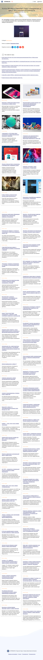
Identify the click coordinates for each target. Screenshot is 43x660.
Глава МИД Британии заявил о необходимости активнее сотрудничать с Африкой (11, 248)
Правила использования (12, 654)
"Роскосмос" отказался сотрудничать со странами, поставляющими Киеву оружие (10, 265)
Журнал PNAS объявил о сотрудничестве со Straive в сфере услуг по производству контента (31, 530)
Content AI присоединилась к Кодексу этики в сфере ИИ (10, 394)
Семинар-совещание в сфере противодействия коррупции (9, 378)
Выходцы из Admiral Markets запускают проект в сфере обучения (10, 608)
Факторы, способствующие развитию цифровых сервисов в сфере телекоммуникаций (31, 215)
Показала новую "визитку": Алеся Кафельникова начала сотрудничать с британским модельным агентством (11, 331)
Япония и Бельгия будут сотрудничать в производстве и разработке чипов (11, 165)
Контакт (19, 654)
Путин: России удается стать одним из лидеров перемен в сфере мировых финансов (32, 612)
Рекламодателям (32, 654)
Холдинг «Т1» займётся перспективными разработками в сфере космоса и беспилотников (9, 562)
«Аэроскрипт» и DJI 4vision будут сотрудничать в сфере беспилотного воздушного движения (10, 135)
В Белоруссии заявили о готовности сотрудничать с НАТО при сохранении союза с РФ (11, 232)
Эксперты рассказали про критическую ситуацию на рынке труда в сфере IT (32, 231)
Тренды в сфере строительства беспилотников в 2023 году (9, 500)
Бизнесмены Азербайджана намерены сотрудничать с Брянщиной (32, 198)
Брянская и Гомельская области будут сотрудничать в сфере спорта (11, 103)
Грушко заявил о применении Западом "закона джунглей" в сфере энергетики (32, 434)
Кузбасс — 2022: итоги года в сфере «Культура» (10, 424)
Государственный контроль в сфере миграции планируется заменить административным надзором (31, 450)
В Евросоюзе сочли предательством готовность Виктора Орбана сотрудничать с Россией (10, 281)
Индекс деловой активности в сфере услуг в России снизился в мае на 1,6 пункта (31, 293)
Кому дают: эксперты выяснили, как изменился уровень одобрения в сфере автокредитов (31, 546)
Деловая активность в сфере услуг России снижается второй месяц (31, 420)
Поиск (34, 1)
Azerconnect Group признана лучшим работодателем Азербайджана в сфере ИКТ (31, 246)
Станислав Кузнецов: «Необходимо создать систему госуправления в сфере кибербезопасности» (31, 406)
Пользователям (25, 654)
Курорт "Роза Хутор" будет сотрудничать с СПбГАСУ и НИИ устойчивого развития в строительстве (11, 314)
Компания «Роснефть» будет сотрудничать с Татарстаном (29, 167)
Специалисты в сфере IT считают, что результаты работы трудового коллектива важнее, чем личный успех (32, 579)
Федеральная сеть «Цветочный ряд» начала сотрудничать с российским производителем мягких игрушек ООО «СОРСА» (11, 348)
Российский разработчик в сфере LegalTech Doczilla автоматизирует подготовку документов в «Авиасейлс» (31, 481)
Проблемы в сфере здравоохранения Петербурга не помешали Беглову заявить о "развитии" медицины (32, 563)
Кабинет (40, 1)
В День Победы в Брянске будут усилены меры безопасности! (9, 195)
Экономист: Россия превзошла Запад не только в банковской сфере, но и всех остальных (31, 464)
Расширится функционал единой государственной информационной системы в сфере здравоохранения (31, 389)
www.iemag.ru (9, 40)
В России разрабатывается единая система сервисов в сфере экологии (10, 532)
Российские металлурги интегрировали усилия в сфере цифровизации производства (9, 592)
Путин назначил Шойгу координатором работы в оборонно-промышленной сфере (32, 357)
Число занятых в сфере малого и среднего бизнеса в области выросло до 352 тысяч (31, 497)
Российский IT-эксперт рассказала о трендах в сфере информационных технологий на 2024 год (31, 324)
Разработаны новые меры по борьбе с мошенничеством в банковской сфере (32, 277)
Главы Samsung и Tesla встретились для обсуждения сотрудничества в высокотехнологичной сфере (31, 341)
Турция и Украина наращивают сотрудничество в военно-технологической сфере (9, 577)
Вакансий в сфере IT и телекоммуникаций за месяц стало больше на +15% (10, 408)
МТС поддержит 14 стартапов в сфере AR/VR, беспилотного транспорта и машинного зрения (32, 262)
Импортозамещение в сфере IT (9, 364)
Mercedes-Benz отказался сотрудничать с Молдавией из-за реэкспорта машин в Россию (9, 298)
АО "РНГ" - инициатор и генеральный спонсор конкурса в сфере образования (10, 470)
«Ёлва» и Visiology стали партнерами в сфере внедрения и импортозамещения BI (10, 516)
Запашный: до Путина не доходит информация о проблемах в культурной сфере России (31, 373)
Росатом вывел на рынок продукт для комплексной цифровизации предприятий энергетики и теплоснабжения (32, 104)
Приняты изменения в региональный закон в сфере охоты (10, 454)
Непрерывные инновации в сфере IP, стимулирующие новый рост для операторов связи (31, 308)
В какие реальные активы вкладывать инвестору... (12, 77)
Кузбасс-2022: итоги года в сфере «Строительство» (10, 486)
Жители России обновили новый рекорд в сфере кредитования (9, 546)
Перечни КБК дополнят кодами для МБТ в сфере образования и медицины (10, 439)
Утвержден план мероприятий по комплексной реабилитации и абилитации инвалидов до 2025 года (31, 137)
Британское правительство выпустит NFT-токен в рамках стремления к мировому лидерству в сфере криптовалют (31, 596)
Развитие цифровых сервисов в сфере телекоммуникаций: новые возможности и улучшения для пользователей (32, 512)
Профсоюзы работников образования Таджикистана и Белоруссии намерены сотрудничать (11, 215)
